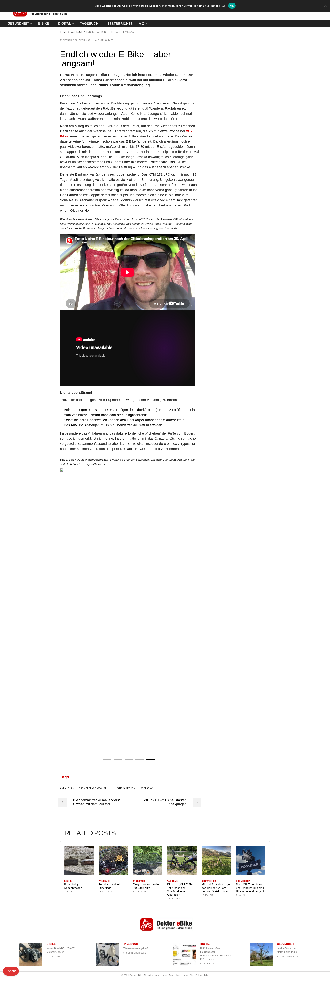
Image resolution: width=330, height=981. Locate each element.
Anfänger (66, 788)
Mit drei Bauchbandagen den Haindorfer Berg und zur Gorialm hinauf (216, 888)
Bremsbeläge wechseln (94, 788)
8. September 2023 (134, 953)
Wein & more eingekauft (135, 948)
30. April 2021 (83, 40)
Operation (147, 788)
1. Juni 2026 (54, 956)
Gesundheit (209, 881)
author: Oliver (104, 40)
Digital (205, 944)
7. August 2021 (141, 892)
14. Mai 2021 (208, 895)
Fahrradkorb (124, 788)
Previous (64, 611)
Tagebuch (76, 32)
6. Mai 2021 (242, 895)
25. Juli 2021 (174, 898)
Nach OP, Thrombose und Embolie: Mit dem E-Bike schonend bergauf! (251, 888)
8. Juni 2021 (207, 964)
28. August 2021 (107, 892)
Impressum (182, 975)
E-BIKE (68, 881)
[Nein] (325, 6)
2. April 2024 (71, 892)
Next (191, 611)
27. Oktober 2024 (287, 956)
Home (63, 32)
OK (232, 5)
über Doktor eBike (199, 975)
